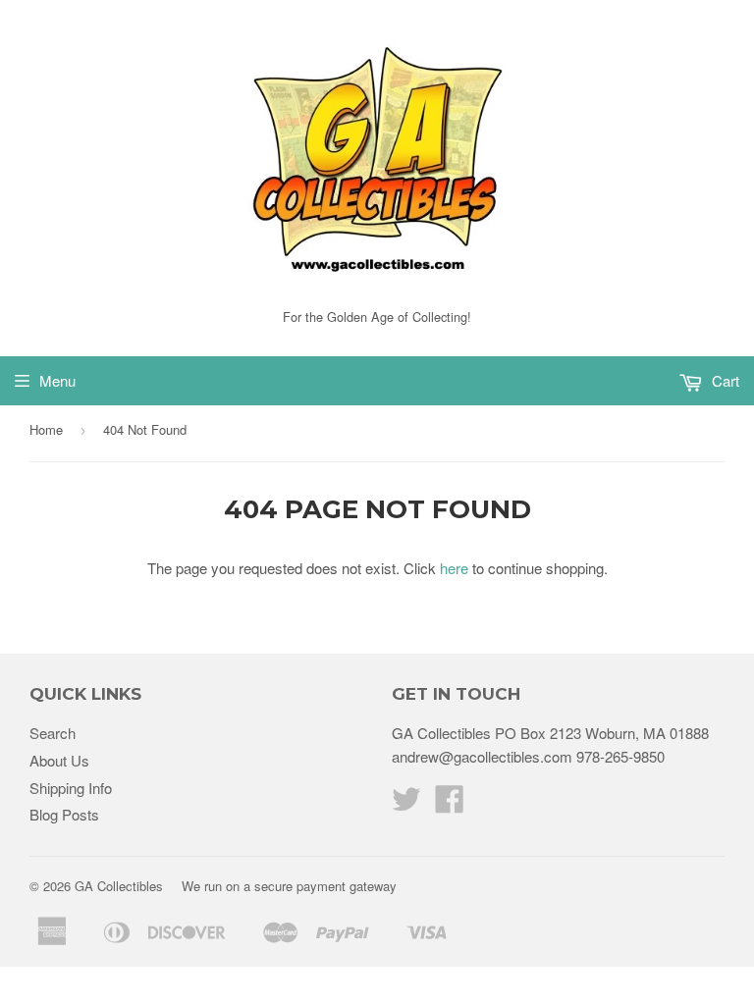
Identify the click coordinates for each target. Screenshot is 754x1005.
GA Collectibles (119, 885)
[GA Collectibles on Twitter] (406, 804)
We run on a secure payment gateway (289, 885)
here (454, 567)
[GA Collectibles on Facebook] (449, 804)
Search (52, 732)
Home (46, 429)
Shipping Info (70, 787)
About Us (59, 760)
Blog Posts (64, 814)
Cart (723, 380)
